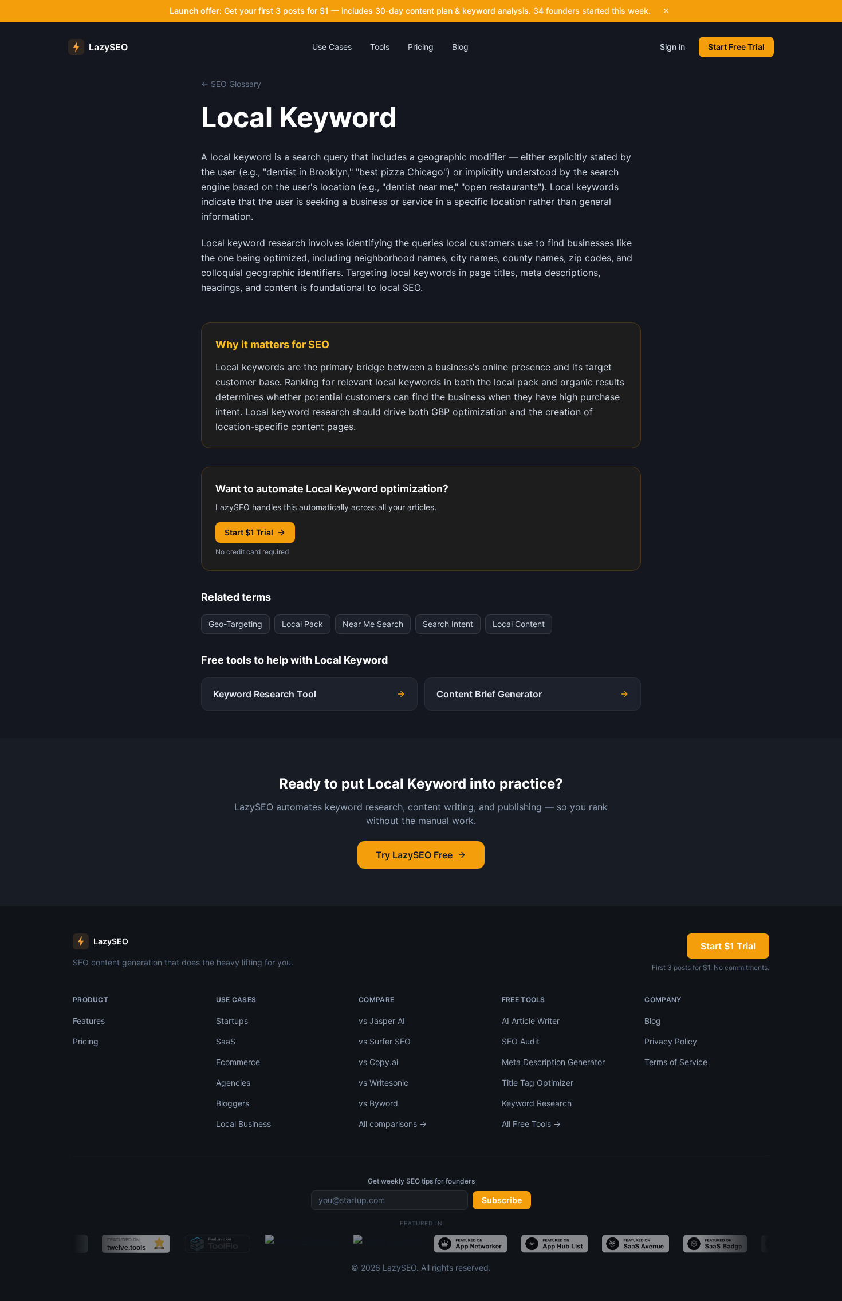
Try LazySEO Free (414, 855)
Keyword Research (537, 1103)
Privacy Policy (670, 1041)
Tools (379, 47)
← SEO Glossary (231, 84)
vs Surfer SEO (385, 1041)
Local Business (243, 1124)
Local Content (519, 624)
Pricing (421, 47)
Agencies (233, 1082)
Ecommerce (238, 1062)
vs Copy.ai (378, 1062)
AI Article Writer (531, 1021)
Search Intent (448, 624)
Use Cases (332, 47)
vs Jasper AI (382, 1021)
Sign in (672, 47)
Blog (460, 47)
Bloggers (232, 1103)
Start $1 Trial (249, 532)
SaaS (225, 1041)
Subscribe (502, 1200)
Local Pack (302, 624)
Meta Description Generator (553, 1062)
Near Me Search (373, 624)
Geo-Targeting (235, 624)
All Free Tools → (531, 1124)
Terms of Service (675, 1062)
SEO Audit (521, 1041)
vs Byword (378, 1103)
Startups (232, 1021)
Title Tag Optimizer (537, 1082)
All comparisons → (393, 1124)
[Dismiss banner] (666, 11)
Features (89, 1021)
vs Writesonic (383, 1082)
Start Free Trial (736, 47)
